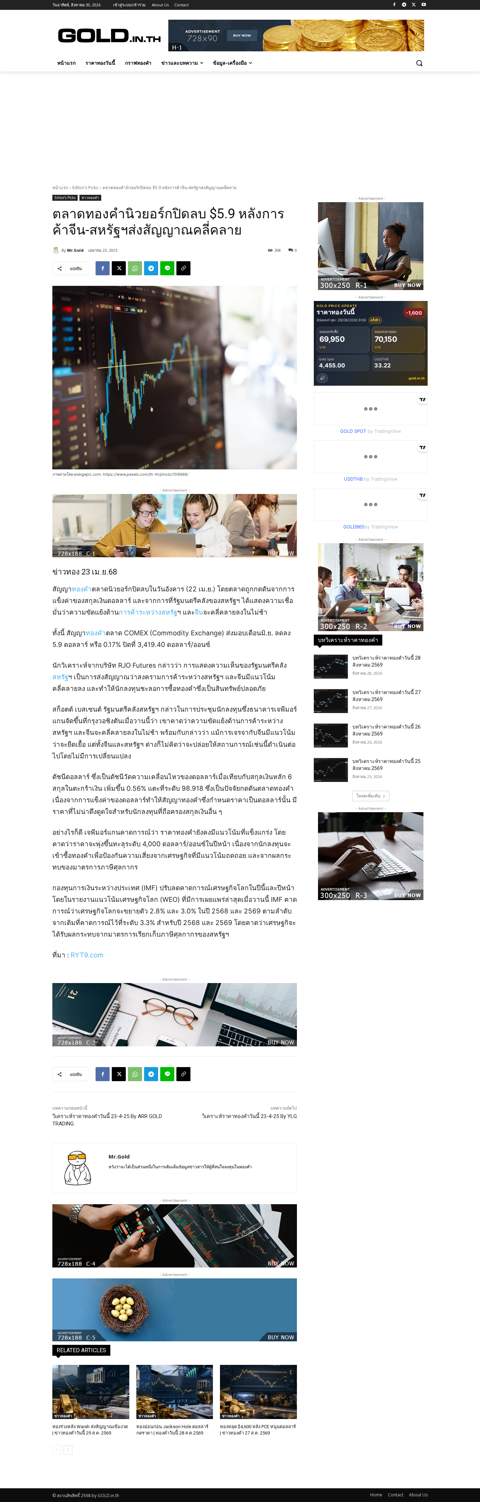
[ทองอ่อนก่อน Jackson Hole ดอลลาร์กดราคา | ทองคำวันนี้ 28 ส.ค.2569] (174, 1392)
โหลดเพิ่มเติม (368, 796)
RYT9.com (87, 955)
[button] (419, 62)
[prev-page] (56, 1450)
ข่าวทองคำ (90, 197)
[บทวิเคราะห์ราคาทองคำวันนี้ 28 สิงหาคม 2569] (331, 667)
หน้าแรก (60, 188)
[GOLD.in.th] (108, 35)
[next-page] (68, 1450)
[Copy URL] (183, 268)
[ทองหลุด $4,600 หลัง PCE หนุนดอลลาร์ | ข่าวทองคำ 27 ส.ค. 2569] (258, 1392)
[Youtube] (424, 5)
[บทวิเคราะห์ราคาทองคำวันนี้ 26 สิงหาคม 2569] (331, 735)
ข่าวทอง (66, 571)
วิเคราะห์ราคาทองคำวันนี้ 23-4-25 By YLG (249, 1116)
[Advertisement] (240, 124)
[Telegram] (404, 5)
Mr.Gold (75, 250)
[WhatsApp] (135, 268)
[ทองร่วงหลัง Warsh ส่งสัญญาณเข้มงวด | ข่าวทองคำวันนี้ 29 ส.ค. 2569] (90, 1392)
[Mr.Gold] (56, 250)
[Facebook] (394, 5)
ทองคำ (82, 589)
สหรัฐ (60, 677)
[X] (414, 5)
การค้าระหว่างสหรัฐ (148, 612)
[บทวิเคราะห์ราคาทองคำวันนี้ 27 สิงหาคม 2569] (331, 701)
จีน (199, 612)
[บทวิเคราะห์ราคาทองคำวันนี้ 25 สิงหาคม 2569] (331, 770)
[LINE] (167, 268)
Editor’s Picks (85, 188)
